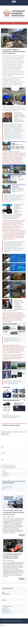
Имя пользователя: (6, 593)
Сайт (2, 459)
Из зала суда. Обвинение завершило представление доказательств (13, 512)
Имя (2, 446)
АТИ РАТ (6, 516)
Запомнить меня (7, 606)
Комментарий (4, 434)
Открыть (22, 535)
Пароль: (4, 600)
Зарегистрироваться (7, 611)
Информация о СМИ (7, 486)
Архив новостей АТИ (7, 488)
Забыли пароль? (6, 612)
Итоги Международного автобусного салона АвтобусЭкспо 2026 (12, 556)
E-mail (3, 453)
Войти (5, 609)
